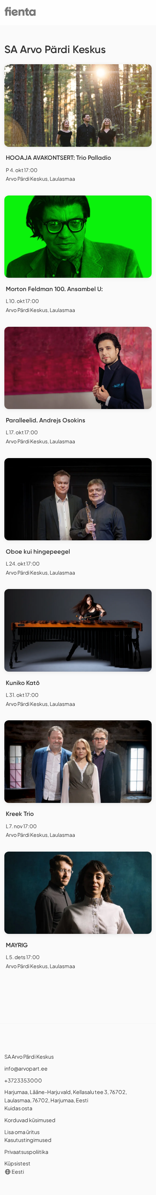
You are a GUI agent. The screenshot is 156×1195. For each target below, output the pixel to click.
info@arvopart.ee (26, 1068)
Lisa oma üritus (22, 1132)
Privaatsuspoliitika (26, 1151)
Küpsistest (17, 1163)
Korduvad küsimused (30, 1120)
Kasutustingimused (28, 1140)
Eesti (17, 1171)
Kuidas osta (18, 1108)
